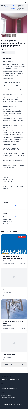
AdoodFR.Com (5, 2)
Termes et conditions (6, 395)
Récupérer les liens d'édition (9, 388)
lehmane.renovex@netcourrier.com (15, 206)
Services (7, 6)
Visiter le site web (9, 53)
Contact (3, 386)
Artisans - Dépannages (15, 217)
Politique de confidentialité (8, 397)
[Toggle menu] (25, 2)
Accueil (3, 5)
